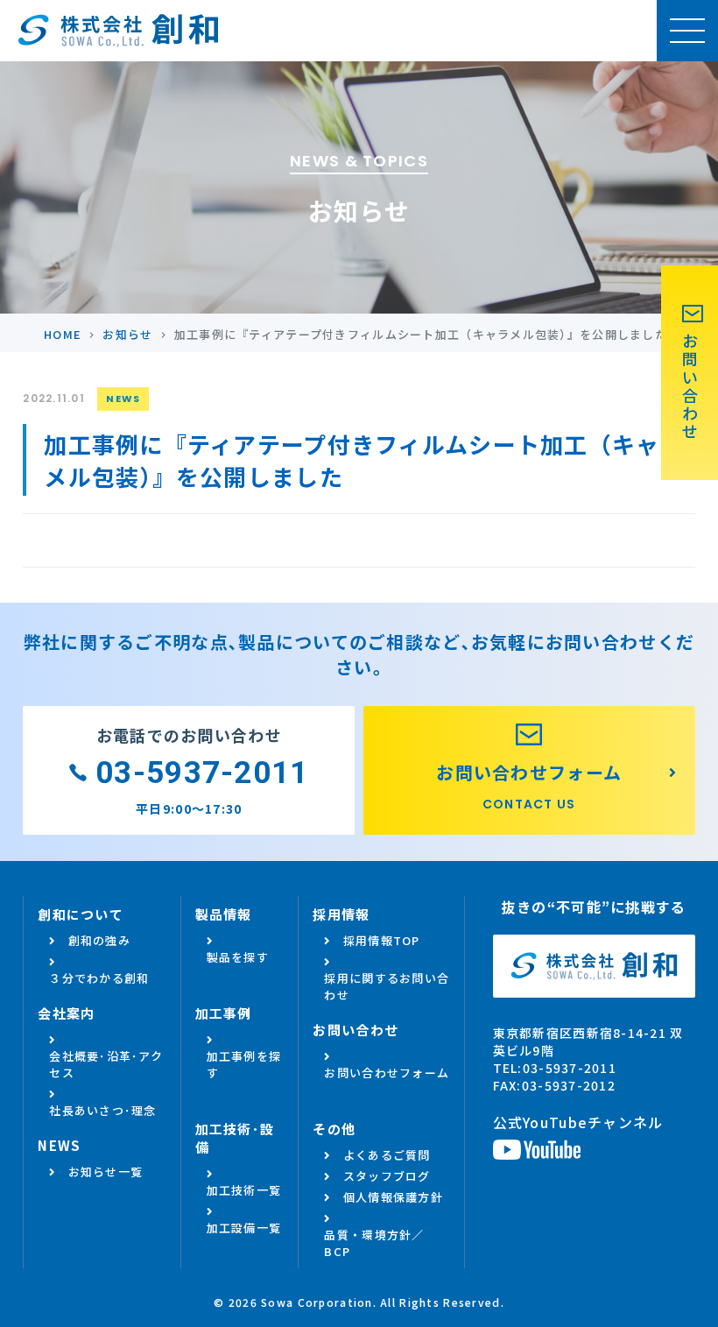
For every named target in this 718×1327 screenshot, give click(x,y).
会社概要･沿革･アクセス (106, 1064)
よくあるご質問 (387, 1155)
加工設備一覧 (244, 1227)
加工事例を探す (244, 1064)
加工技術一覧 (244, 1190)
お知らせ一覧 (106, 1171)
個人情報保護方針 (393, 1197)
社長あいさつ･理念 (103, 1110)
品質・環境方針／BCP (374, 1243)
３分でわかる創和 (99, 978)
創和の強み (99, 940)
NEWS (123, 399)
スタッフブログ (387, 1176)
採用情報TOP (381, 940)
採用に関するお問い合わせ (386, 986)
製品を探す (238, 957)
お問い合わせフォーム (386, 1072)
